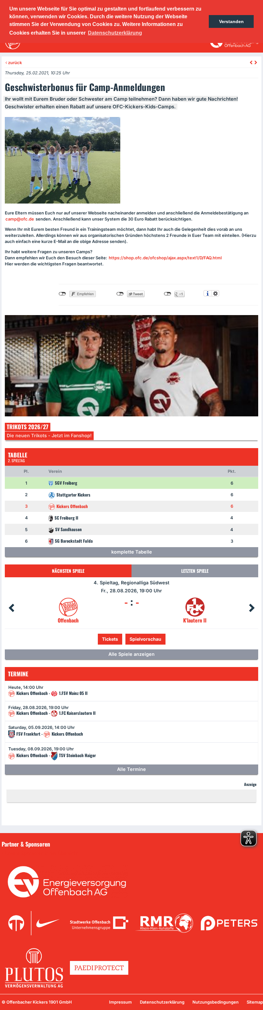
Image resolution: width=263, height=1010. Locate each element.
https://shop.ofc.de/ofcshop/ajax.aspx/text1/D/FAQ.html (165, 257)
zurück (14, 62)
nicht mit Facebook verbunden (62, 294)
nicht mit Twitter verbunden (120, 294)
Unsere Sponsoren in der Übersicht (41, 853)
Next (251, 608)
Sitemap (255, 1002)
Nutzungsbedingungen (215, 1002)
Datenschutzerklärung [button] (115, 33)
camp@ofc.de (19, 218)
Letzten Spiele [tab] (194, 570)
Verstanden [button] (231, 21)
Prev (11, 608)
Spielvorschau (132, 639)
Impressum (120, 1002)
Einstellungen (215, 293)
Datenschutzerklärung (162, 1002)
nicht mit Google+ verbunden (167, 294)
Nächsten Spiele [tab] (68, 570)
